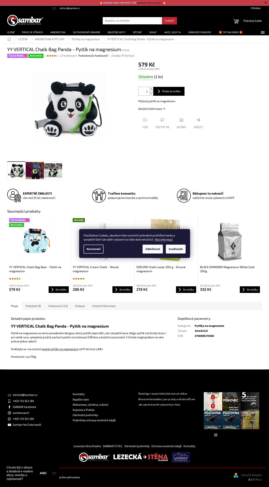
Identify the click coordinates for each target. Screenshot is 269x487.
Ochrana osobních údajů (166, 446)
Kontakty (79, 394)
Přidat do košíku (171, 91)
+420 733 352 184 (23, 401)
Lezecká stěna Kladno (87, 446)
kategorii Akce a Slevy (149, 3)
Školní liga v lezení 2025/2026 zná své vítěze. (162, 394)
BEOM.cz (256, 480)
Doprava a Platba (83, 410)
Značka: (122, 56)
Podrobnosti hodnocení (93, 56)
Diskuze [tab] (80, 306)
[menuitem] (11, 32)
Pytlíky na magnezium (209, 326)
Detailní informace (150, 109)
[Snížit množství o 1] (151, 93)
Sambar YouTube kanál (27, 425)
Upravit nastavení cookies (97, 477)
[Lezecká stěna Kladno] (140, 457)
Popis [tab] (14, 306)
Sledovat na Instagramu (234, 435)
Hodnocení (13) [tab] (58, 306)
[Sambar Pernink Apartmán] (181, 457)
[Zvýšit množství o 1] (151, 89)
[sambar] (94, 457)
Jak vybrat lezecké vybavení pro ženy (159, 405)
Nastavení (93, 249)
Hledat (169, 20)
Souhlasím (176, 249)
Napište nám (81, 400)
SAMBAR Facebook (24, 407)
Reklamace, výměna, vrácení (90, 405)
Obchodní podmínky (85, 415)
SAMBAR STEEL (112, 446)
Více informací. (164, 240)
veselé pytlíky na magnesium (60, 349)
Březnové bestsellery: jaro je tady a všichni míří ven (166, 399)
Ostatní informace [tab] (104, 306)
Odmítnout (152, 249)
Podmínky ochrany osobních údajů (94, 420)
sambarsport (21, 413)
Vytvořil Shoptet (251, 475)
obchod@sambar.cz (25, 395)
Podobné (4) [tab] (33, 306)
